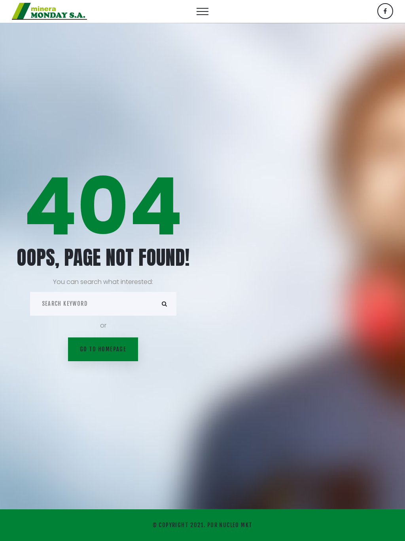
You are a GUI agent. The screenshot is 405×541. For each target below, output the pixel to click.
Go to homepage (103, 349)
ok (164, 304)
